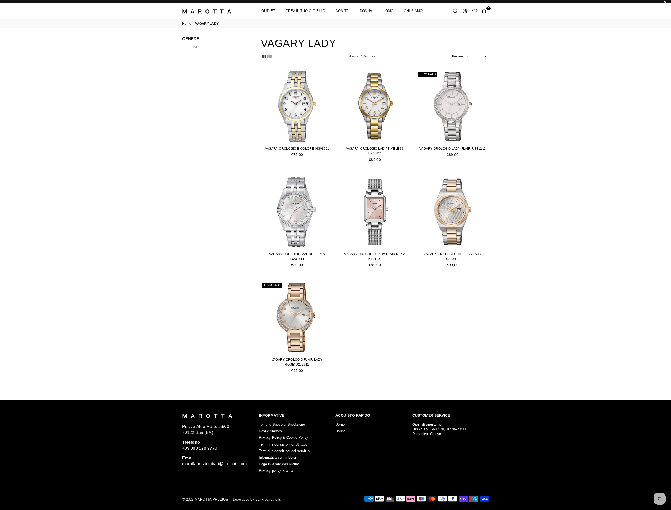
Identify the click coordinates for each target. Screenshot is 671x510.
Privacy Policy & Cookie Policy (284, 438)
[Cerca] (455, 11)
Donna (340, 431)
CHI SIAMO (413, 11)
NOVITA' (342, 11)
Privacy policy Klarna (276, 471)
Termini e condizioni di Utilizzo (283, 444)
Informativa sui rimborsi (277, 457)
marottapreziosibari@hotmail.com (214, 464)
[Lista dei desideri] (474, 11)
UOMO (388, 11)
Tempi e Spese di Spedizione (282, 424)
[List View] (269, 56)
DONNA (366, 11)
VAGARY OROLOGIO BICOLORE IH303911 (297, 148)
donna (192, 47)
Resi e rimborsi (271, 431)
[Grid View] (264, 56)
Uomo (340, 424)
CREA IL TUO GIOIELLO (305, 11)
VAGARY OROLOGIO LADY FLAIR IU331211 (452, 148)
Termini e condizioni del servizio (284, 451)
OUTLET (268, 11)
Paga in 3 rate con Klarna (279, 464)
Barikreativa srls (268, 499)
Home (186, 23)
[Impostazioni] (465, 11)
